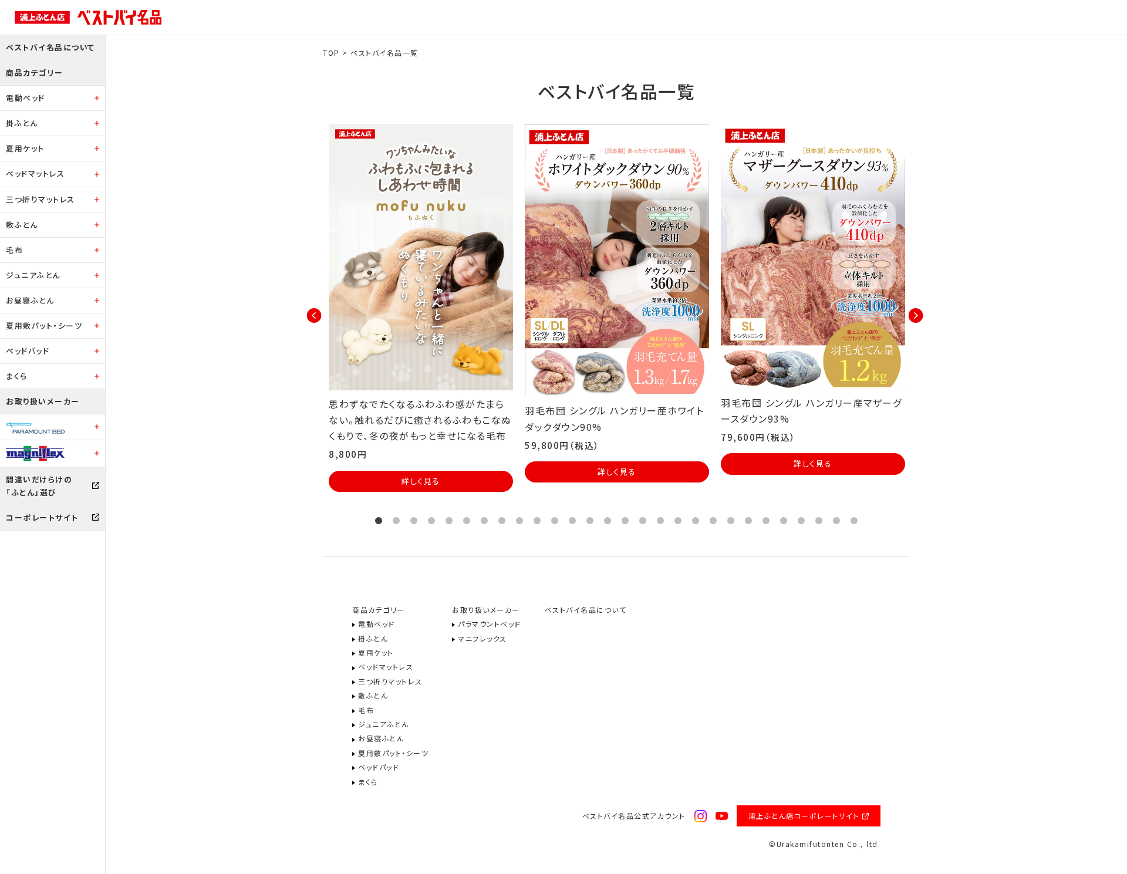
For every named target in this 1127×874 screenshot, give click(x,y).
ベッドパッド (27, 350)
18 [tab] (678, 521)
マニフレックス (482, 638)
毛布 (14, 249)
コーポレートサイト (42, 517)
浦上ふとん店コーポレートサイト (804, 816)
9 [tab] (519, 521)
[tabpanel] (421, 307)
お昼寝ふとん (30, 300)
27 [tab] (836, 521)
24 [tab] (783, 521)
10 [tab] (537, 521)
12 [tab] (572, 521)
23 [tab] (766, 521)
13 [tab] (590, 521)
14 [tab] (607, 521)
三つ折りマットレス (40, 199)
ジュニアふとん (33, 275)
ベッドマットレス (35, 173)
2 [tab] (396, 521)
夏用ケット (25, 148)
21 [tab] (731, 521)
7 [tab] (484, 521)
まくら (17, 376)
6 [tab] (467, 521)
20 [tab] (713, 521)
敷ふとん (22, 224)
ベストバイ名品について (50, 47)
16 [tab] (643, 521)
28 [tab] (854, 521)
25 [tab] (801, 521)
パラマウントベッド (489, 624)
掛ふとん (22, 123)
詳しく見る (420, 481)
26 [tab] (819, 521)
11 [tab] (555, 521)
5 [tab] (449, 521)
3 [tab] (414, 521)
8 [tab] (502, 521)
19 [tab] (695, 521)
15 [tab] (625, 521)
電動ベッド (25, 97)
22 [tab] (748, 521)
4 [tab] (431, 521)
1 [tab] (378, 521)
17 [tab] (660, 521)
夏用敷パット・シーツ (44, 325)
